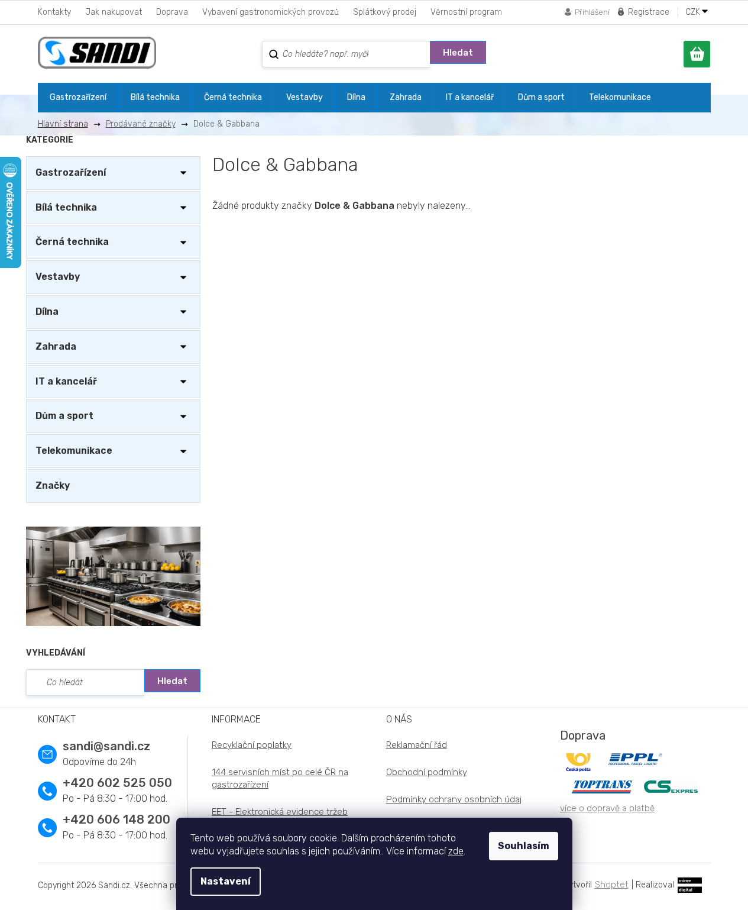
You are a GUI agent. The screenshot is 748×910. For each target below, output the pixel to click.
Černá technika (72, 241)
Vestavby (57, 276)
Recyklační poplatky (252, 745)
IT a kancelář (66, 381)
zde (456, 851)
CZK (693, 12)
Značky (52, 485)
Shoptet (612, 884)
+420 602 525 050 (117, 783)
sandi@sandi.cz (106, 746)
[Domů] (67, 123)
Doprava (172, 12)
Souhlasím (523, 845)
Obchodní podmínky (426, 772)
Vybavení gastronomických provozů (270, 12)
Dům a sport (64, 415)
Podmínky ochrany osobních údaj (454, 799)
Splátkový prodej (384, 12)
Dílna (47, 311)
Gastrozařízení (70, 172)
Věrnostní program (466, 12)
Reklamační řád (416, 745)
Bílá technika (66, 207)
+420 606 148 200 (116, 819)
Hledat (458, 52)
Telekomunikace (73, 450)
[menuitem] (78, 97)
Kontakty (54, 12)
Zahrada (55, 346)
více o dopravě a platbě (607, 808)
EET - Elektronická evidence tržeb (280, 811)
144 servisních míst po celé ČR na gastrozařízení (280, 778)
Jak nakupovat (113, 12)
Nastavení (225, 881)
